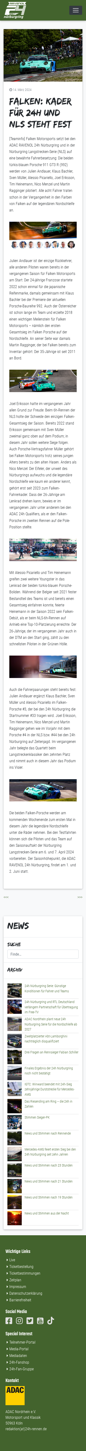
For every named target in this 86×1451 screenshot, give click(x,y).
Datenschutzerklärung (25, 1293)
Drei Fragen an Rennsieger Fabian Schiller (51, 1052)
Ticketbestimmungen (24, 1273)
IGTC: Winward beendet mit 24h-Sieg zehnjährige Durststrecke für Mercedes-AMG (50, 1089)
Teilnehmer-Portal (22, 1342)
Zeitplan (15, 1280)
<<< (6, 897)
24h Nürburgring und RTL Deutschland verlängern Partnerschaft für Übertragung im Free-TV (51, 1007)
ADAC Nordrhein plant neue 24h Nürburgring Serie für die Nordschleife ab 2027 (51, 1024)
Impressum (17, 1286)
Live (12, 1260)
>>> (79, 897)
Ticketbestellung (21, 1266)
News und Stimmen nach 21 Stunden (49, 1181)
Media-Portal (18, 1349)
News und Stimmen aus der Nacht (47, 1213)
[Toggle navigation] (75, 10)
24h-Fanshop (19, 1362)
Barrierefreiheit (20, 1300)
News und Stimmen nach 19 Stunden (49, 1197)
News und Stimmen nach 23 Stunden (49, 1165)
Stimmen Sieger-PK (37, 1117)
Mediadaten (18, 1355)
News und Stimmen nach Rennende (48, 1133)
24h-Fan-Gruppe (21, 1369)
